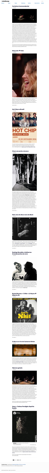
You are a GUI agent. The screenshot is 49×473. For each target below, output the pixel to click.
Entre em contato (22, 464)
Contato (42, 3)
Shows (9, 3)
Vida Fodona (23, 3)
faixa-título (17, 243)
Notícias (2, 3)
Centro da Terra (37, 3)
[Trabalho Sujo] (5, 1)
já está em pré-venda (19, 361)
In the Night (30, 243)
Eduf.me (14, 470)
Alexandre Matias (15, 464)
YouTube (29, 3)
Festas (16, 3)
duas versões (22, 243)
